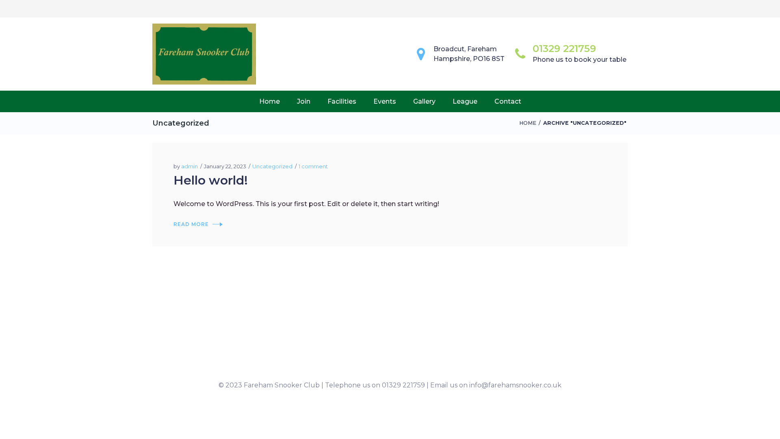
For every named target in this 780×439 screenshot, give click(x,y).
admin (189, 166)
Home (527, 123)
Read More (191, 224)
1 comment (313, 166)
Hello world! (210, 180)
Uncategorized (272, 166)
